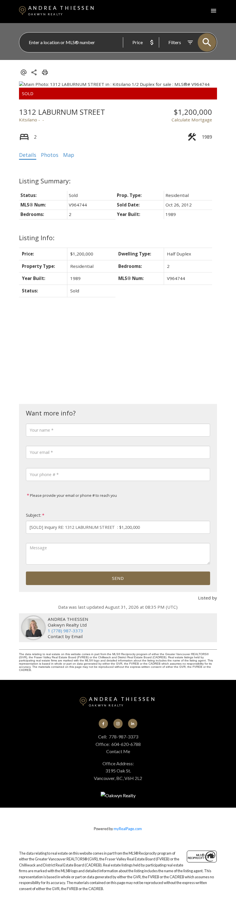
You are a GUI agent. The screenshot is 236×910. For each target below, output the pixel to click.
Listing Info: (36, 238)
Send (118, 578)
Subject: (33, 515)
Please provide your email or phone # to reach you (73, 495)
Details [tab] (27, 154)
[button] (103, 723)
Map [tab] (68, 154)
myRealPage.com (128, 828)
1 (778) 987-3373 (65, 630)
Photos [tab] (49, 154)
